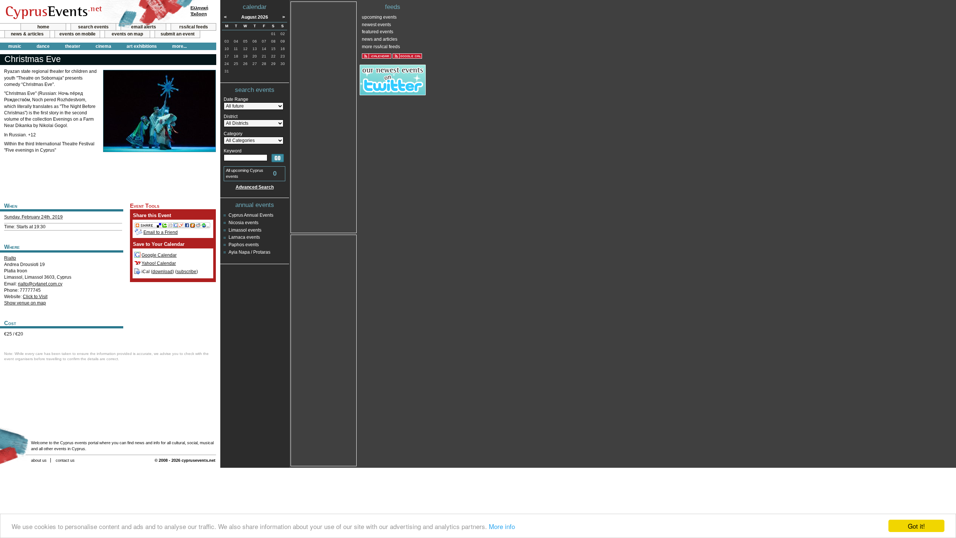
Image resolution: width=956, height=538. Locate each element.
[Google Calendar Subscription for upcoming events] (407, 56)
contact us (65, 460)
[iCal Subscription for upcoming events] (376, 56)
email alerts (143, 27)
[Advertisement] (108, 177)
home (43, 27)
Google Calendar (159, 255)
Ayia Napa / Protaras (249, 252)
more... (179, 46)
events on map (127, 34)
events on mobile (77, 34)
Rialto (10, 258)
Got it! (916, 526)
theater (72, 46)
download (162, 271)
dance (43, 46)
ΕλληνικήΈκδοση (199, 11)
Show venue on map (25, 303)
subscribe (186, 271)
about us (39, 460)
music (14, 46)
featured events (377, 31)
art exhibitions (142, 46)
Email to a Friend (160, 232)
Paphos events (244, 244)
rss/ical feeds (193, 27)
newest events (376, 24)
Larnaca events (244, 237)
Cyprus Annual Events (251, 215)
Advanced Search (255, 187)
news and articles (379, 39)
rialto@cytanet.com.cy (40, 284)
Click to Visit (35, 296)
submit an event (178, 34)
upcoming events (379, 17)
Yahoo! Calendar (159, 263)
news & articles (27, 34)
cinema (103, 46)
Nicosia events (243, 222)
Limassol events (245, 230)
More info (502, 526)
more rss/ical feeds (381, 46)
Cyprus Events (52, 12)
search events (93, 27)
